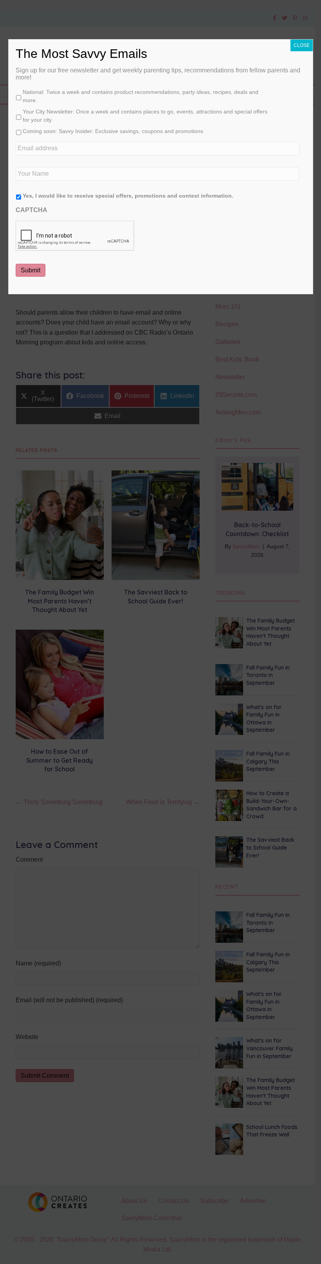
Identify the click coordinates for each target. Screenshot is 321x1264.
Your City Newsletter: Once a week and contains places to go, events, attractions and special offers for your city (145, 115)
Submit (30, 270)
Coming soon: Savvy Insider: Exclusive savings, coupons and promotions (113, 131)
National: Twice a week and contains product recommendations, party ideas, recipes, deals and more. (140, 96)
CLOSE (302, 45)
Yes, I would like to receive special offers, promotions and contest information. (128, 196)
